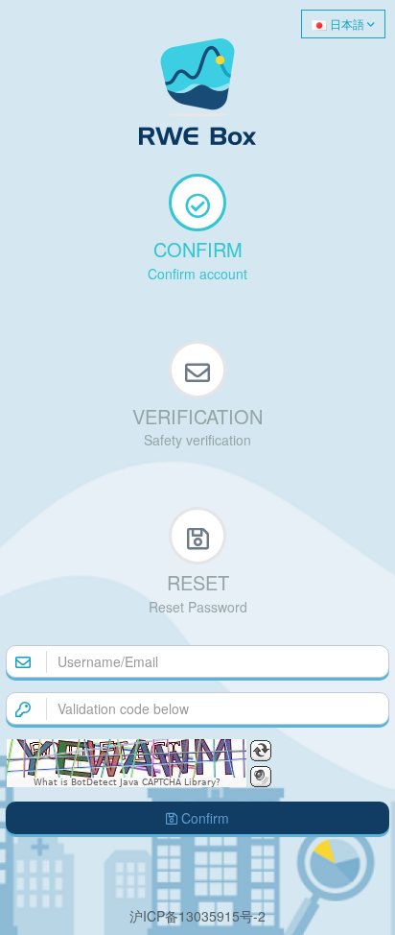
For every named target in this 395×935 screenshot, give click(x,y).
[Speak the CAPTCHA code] (260, 776)
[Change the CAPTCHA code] (260, 750)
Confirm (203, 817)
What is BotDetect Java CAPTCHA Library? (127, 782)
